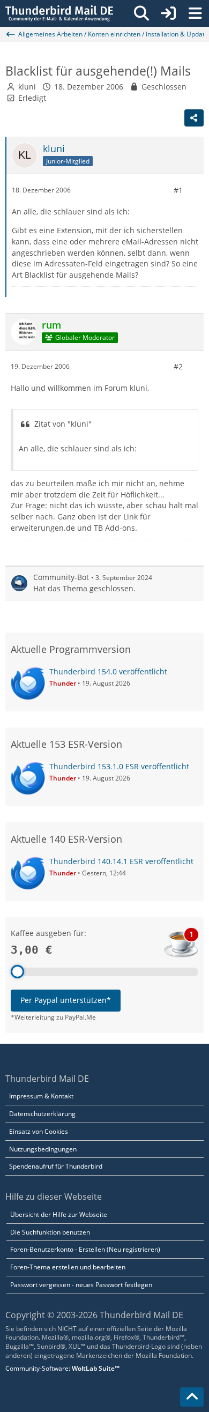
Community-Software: (62, 1368)
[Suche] (141, 13)
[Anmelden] (168, 13)
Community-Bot (61, 577)
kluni (27, 86)
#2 (178, 366)
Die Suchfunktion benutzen (50, 1232)
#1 (178, 190)
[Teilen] (194, 118)
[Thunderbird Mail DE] (59, 13)
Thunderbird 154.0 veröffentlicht (108, 671)
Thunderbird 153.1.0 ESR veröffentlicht (119, 766)
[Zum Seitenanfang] (192, 1397)
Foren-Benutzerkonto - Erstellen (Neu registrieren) (85, 1249)
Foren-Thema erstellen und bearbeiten (67, 1267)
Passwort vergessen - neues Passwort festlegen (81, 1284)
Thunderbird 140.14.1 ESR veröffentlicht (121, 861)
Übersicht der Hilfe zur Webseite (58, 1214)
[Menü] (195, 13)
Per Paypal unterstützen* (65, 1000)
